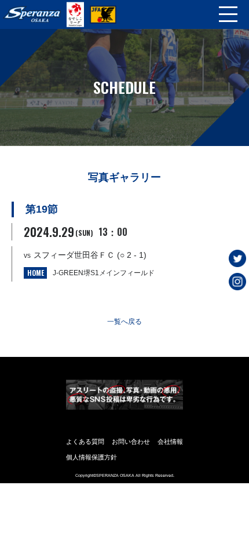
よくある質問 (85, 441)
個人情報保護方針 (91, 457)
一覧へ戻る (124, 322)
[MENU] (228, 14)
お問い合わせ (131, 441)
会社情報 (170, 441)
